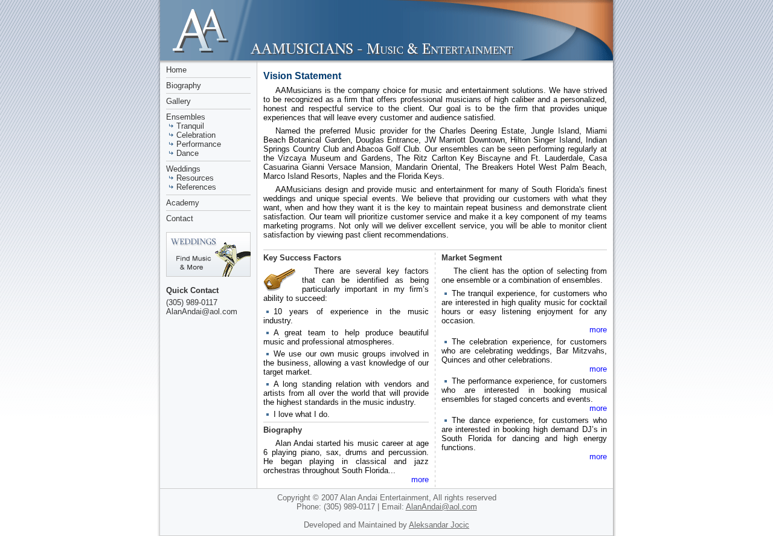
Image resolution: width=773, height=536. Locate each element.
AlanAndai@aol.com (201, 311)
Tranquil (190, 126)
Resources (195, 177)
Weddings (183, 168)
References (196, 187)
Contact (179, 218)
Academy (182, 202)
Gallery (178, 101)
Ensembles (185, 116)
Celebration (196, 135)
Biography (183, 85)
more (420, 479)
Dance (187, 153)
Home (176, 69)
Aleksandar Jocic (439, 524)
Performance (198, 144)
